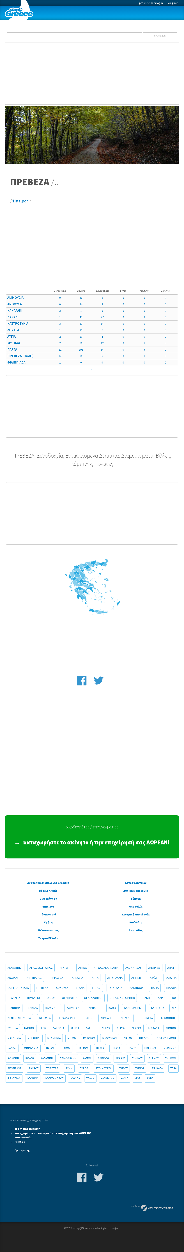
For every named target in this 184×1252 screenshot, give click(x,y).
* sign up (20, 1142)
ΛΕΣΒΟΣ (137, 1028)
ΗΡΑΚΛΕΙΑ (14, 998)
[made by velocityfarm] (152, 1207)
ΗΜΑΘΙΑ (171, 988)
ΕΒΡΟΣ (96, 988)
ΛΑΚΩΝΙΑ (58, 1028)
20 (81, 337)
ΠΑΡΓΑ (12, 349)
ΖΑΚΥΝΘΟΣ (136, 988)
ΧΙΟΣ (137, 1078)
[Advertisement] (92, 73)
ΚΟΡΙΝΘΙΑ (146, 1018)
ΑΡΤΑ (95, 978)
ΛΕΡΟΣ (121, 1028)
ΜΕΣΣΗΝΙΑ (54, 1038)
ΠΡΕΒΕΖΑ (150, 1048)
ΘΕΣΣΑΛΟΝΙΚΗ (93, 998)
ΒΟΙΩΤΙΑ (170, 978)
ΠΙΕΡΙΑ (115, 1048)
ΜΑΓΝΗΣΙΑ (14, 1038)
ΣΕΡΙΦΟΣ (103, 1058)
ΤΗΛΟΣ (123, 1068)
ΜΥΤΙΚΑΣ (14, 343)
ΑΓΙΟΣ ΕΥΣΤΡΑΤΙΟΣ (41, 968)
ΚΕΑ (173, 1008)
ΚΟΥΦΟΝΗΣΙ (168, 1018)
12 (102, 343)
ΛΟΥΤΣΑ (13, 330)
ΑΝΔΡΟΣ (13, 978)
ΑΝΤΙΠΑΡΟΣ (34, 978)
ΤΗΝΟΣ (139, 1068)
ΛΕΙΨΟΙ (106, 1028)
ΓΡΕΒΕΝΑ (42, 988)
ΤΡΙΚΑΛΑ (157, 1068)
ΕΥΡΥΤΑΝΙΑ (115, 988)
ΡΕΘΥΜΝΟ (170, 1048)
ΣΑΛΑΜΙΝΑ (47, 1058)
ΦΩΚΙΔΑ (75, 1078)
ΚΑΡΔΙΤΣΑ (72, 1008)
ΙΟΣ (174, 998)
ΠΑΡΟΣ (66, 1048)
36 (81, 343)
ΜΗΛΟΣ (71, 1038)
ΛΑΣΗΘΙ (90, 1028)
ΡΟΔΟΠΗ (13, 1058)
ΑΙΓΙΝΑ (82, 968)
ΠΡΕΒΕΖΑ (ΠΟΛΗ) (20, 356)
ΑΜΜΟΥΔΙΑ (15, 298)
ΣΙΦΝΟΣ (154, 1058)
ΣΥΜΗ (69, 1068)
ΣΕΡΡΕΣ (121, 1058)
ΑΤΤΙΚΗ (136, 978)
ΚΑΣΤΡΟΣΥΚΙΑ (17, 323)
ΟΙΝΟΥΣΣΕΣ (31, 1048)
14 (102, 324)
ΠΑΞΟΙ (50, 1048)
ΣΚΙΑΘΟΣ (170, 1058)
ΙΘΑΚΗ (146, 998)
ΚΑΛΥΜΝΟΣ (52, 1008)
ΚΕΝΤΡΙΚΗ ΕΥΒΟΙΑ (19, 1018)
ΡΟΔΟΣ (29, 1058)
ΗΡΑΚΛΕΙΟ (33, 998)
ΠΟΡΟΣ (132, 1048)
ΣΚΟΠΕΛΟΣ (14, 1068)
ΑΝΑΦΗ (171, 968)
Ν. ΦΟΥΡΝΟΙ (109, 1038)
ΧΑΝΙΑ (124, 1078)
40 (81, 298)
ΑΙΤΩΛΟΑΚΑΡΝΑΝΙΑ (106, 968)
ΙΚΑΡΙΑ (161, 998)
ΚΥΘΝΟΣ (29, 1028)
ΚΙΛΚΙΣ (88, 1018)
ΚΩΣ (43, 1028)
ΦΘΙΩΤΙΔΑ (14, 1078)
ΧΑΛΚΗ (90, 1078)
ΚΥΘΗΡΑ (13, 1028)
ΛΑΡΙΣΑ (74, 1028)
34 (81, 304)
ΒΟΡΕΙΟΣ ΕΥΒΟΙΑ (18, 988)
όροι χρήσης (22, 1150)
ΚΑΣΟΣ (112, 1008)
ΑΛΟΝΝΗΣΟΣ (133, 968)
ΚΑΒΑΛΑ (33, 1008)
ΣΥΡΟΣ (84, 1068)
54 (102, 350)
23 (81, 330)
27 (102, 317)
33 (81, 324)
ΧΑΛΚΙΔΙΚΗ (107, 1078)
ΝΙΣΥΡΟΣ (144, 1038)
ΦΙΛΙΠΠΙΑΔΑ (16, 362)
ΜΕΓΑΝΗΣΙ (34, 1038)
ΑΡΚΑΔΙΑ (77, 978)
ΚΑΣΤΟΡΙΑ (157, 1008)
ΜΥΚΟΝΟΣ (89, 1038)
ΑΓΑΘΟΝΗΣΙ (15, 968)
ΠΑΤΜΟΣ (83, 1048)
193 (81, 350)
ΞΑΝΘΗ (12, 1048)
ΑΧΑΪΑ (153, 978)
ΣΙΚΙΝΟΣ (137, 1058)
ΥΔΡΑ (173, 1068)
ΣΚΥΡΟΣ (34, 1068)
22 (60, 350)
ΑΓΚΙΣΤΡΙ (65, 968)
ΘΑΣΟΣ (51, 998)
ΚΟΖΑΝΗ (126, 1018)
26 (81, 356)
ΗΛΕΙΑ (155, 988)
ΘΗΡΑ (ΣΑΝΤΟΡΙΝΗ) (122, 998)
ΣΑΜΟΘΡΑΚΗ (68, 1058)
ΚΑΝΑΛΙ (12, 317)
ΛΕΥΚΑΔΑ (153, 1028)
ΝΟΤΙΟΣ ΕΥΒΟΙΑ (166, 1038)
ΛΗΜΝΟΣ (170, 1028)
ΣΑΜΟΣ (87, 1058)
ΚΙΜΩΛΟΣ (106, 1018)
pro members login (151, 3)
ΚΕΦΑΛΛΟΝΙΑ (67, 1018)
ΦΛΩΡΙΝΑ (32, 1078)
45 (81, 317)
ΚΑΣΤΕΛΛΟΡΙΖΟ (134, 1008)
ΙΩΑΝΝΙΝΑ (14, 1008)
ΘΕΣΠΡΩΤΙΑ (69, 998)
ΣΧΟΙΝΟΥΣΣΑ (104, 1068)
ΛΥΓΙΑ (11, 336)
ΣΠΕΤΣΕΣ (52, 1068)
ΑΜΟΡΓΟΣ (154, 968)
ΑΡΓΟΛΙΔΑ (57, 978)
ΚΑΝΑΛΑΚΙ (14, 311)
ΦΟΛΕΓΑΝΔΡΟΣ (54, 1078)
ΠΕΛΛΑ (100, 1048)
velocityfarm (102, 1228)
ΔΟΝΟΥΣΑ (62, 988)
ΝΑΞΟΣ (128, 1038)
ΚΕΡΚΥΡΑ (45, 1018)
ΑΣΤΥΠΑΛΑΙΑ (115, 978)
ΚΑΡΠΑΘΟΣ (94, 1008)
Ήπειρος (21, 201)
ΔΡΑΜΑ (80, 988)
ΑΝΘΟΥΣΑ (14, 304)
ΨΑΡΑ (150, 1078)
